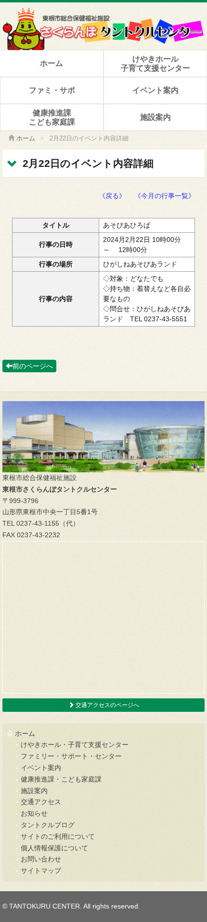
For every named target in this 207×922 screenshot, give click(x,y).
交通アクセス (41, 802)
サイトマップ (41, 870)
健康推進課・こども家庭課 (61, 779)
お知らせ (34, 813)
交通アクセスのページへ (106, 705)
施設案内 (155, 117)
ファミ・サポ (52, 90)
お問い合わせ (41, 859)
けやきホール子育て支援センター (155, 63)
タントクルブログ (48, 825)
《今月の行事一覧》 (164, 196)
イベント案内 (155, 90)
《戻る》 (112, 196)
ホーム (51, 63)
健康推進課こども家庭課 (52, 117)
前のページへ (33, 366)
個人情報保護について (54, 848)
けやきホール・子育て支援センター (75, 744)
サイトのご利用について (58, 836)
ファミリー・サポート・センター (71, 756)
